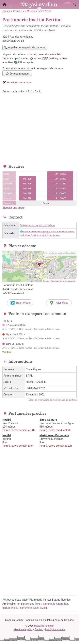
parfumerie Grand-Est (55, 603)
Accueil (4, 4)
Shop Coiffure (48, 419)
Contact (39, 629)
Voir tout (7, 352)
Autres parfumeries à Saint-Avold (21, 91)
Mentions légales (23, 629)
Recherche (74, 4)
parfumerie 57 (10, 607)
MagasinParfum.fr (44, 625)
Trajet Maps (61, 302)
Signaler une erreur (13, 207)
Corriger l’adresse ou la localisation (59, 281)
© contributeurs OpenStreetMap (60, 253)
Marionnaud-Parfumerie (54, 435)
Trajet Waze (23, 302)
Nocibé (6, 419)
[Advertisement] (39, 554)
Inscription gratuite (55, 629)
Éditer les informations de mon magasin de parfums (53, 400)
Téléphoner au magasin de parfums (37, 225)
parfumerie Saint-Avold (33, 607)
